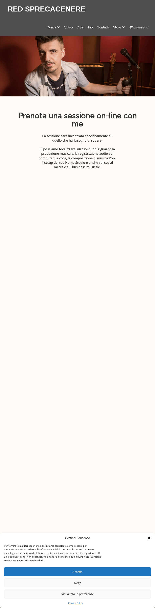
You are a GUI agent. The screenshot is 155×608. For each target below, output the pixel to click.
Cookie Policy (75, 603)
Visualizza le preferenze (77, 594)
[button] (149, 538)
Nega (77, 583)
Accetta (77, 572)
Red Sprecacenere (47, 9)
